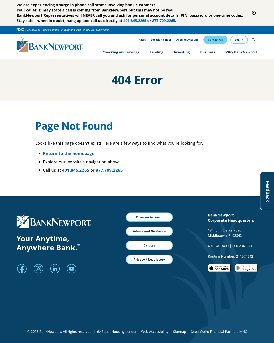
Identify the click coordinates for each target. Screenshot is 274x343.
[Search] (253, 40)
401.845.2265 (134, 20)
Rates (142, 39)
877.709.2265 (163, 20)
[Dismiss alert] (254, 13)
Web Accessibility (155, 331)
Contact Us (215, 39)
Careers (149, 245)
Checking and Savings (121, 52)
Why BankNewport (242, 52)
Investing (182, 52)
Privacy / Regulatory (149, 259)
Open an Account (187, 39)
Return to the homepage (68, 153)
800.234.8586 (242, 246)
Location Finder (161, 39)
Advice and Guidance (149, 231)
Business (207, 52)
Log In (239, 39)
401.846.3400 (218, 246)
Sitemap (179, 331)
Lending (156, 52)
